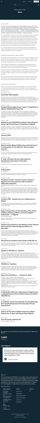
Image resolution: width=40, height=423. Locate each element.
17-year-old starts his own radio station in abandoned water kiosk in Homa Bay (16, 160)
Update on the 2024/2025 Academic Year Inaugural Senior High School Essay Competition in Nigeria (19, 123)
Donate (35, 1)
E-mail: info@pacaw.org (6, 408)
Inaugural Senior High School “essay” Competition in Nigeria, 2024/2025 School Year (19, 108)
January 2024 (6, 135)
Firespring (22, 415)
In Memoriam (5, 170)
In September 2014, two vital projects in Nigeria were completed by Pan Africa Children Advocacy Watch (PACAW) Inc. (19, 294)
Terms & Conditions (22, 417)
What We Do (19, 393)
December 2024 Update (9, 95)
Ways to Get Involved (20, 395)
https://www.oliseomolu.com (31, 140)
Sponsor (24, 1)
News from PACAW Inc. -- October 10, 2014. (16, 275)
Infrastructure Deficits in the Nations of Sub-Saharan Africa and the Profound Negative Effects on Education (20, 226)
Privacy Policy (16, 417)
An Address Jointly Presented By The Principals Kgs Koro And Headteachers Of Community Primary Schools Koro (19, 304)
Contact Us (18, 399)
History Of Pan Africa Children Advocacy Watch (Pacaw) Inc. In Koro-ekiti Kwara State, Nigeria (18, 312)
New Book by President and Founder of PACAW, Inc (19, 241)
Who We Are (19, 391)
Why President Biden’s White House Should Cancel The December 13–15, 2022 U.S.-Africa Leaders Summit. (19, 147)
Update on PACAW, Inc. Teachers (12, 251)
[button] (38, 5)
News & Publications (20, 397)
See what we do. (5, 386)
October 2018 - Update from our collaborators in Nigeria (18, 200)
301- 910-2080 (6, 406)
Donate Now (19, 402)
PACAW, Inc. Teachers (8, 264)
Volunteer (30, 1)
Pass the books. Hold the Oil (11, 319)
